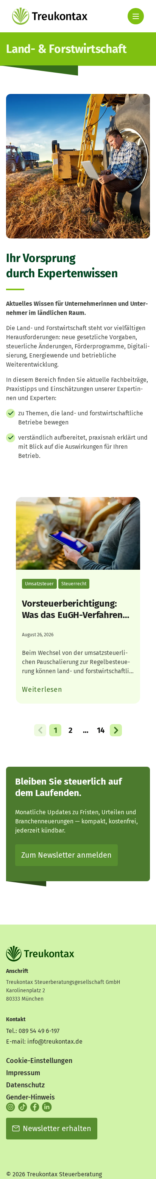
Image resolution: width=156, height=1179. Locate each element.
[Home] (49, 16)
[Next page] (116, 730)
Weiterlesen (42, 689)
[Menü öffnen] (136, 16)
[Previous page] (40, 730)
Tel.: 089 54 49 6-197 (32, 1030)
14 (101, 730)
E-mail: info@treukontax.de (44, 1041)
